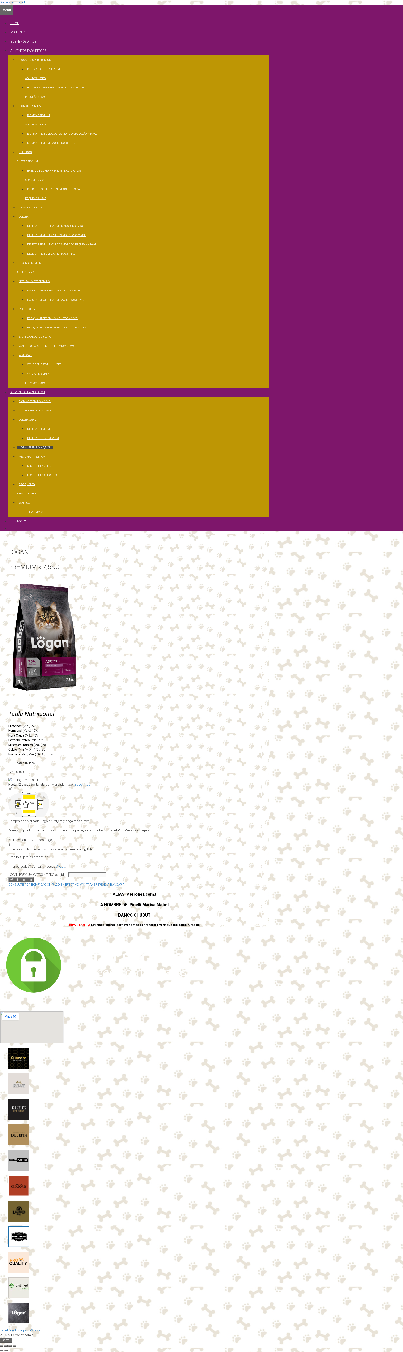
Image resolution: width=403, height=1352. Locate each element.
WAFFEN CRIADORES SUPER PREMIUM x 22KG (47, 345)
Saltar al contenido (13, 2)
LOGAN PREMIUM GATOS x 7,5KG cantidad (37, 875)
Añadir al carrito (21, 880)
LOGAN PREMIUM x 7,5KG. (35, 447)
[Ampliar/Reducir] (1, 1346)
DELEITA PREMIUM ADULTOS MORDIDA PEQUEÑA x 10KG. (62, 244)
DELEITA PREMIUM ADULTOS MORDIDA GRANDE (56, 235)
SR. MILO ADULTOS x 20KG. (35, 336)
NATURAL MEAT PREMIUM (34, 281)
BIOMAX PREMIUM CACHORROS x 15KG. (51, 142)
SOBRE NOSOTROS (23, 41)
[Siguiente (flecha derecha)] (6, 1350)
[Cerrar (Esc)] (14, 1346)
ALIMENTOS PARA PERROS (28, 50)
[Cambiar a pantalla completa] (6, 1346)
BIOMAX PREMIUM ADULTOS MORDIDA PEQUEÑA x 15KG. (62, 133)
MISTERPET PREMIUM (32, 456)
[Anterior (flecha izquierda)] (1, 1350)
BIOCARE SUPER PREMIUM (35, 59)
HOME (14, 23)
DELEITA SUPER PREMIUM (43, 438)
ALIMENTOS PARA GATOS (27, 392)
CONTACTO (18, 521)
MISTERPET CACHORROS (42, 475)
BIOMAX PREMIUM (30, 106)
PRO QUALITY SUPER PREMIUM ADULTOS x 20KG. (57, 327)
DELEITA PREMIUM (38, 429)
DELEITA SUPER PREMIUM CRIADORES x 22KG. (55, 226)
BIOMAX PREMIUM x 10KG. (35, 401)
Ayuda (60, 866)
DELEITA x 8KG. (28, 419)
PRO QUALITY (27, 309)
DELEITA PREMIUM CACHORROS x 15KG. (51, 253)
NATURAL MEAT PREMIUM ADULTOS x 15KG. (54, 290)
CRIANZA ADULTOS (30, 207)
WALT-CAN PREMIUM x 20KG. (44, 364)
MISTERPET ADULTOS (40, 465)
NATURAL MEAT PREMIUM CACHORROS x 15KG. (56, 299)
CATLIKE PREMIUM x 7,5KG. (35, 410)
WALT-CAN (25, 355)
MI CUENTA (17, 32)
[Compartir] (10, 1346)
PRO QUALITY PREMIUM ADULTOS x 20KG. (52, 318)
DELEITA (24, 216)
